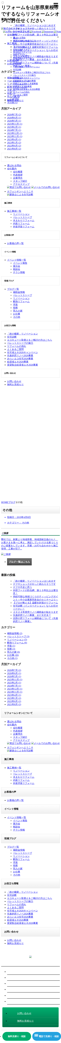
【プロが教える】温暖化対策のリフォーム (35, 602)
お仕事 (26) (13, 655)
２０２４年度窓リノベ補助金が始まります (35, 612)
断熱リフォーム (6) (17, 642)
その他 (16, 317)
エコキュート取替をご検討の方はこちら (31, 72)
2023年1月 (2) (14, 142)
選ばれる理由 (19, 38)
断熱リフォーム (21, 301)
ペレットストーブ (21, 49)
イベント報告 (20, 263)
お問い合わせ (16, 1001)
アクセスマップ (21, 184)
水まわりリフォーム (22, 52)
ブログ (16, 98)
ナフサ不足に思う (22, 587)
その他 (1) (12, 658)
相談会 (16, 269)
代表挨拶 (18, 175)
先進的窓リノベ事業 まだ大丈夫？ (32, 615)
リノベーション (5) (17, 639)
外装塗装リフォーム (22, 58)
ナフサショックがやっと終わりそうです (34, 584)
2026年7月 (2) (14, 114)
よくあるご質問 (20, 95)
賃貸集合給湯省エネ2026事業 (26, 89)
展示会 (16, 266)
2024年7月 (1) (14, 130)
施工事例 (12, 43)
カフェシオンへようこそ (24, 41)
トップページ (27, 28)
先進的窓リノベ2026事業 (24, 81)
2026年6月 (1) (14, 117)
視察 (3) (11, 649)
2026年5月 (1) (14, 121)
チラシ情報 (19, 272)
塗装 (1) (11, 646)
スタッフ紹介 (20, 181)
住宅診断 (17, 70)
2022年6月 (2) (14, 145)
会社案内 (12, 34)
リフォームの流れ (21, 92)
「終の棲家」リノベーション (26, 67)
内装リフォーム (20, 55)
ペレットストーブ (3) (18, 636)
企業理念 (18, 178)
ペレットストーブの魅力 (24, 75)
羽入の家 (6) (13, 652)
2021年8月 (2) (14, 149)
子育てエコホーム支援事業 (25, 84)
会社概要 (18, 171)
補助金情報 (19, 292)
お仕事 (16, 314)
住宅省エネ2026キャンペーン (26, 78)
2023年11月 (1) (14, 136)
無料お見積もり (15, 100)
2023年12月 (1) (14, 133)
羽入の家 (18, 311)
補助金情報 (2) (14, 633)
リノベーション (20, 46)
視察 (15, 307)
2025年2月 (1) (14, 127)
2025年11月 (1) (14, 124)
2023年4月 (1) (14, 139)
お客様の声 (13, 60)
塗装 (15, 304)
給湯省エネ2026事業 (22, 86)
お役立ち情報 (14, 63)
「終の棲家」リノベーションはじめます (34, 581)
